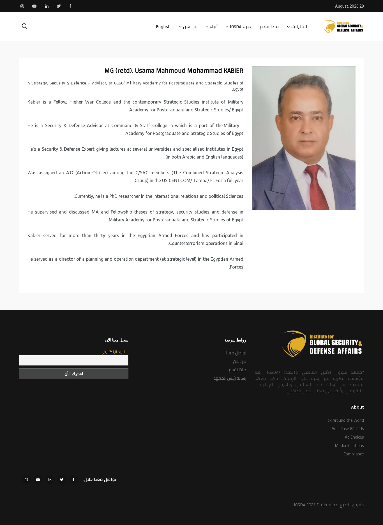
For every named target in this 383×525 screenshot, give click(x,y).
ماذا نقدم (269, 26)
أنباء (214, 26)
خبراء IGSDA (241, 26)
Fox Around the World (345, 420)
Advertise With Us (348, 429)
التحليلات (300, 26)
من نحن (190, 26)
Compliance (353, 454)
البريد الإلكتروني (113, 352)
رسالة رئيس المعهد (229, 378)
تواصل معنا (236, 353)
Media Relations (349, 445)
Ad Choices (354, 437)
